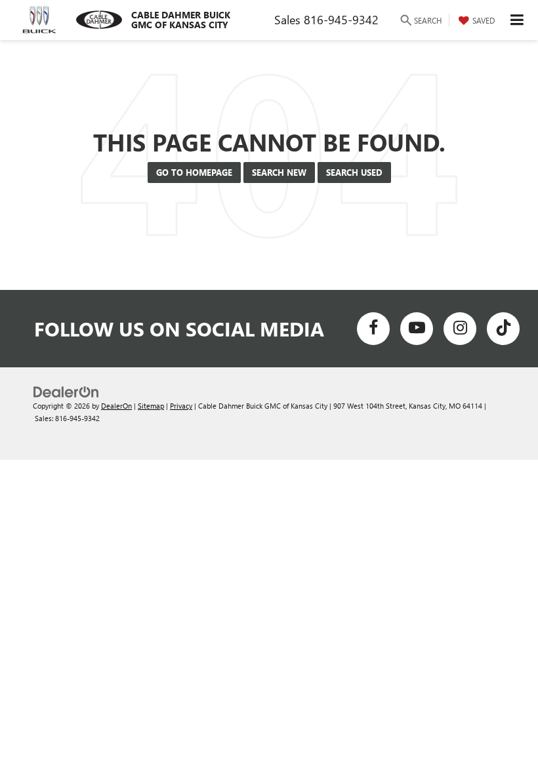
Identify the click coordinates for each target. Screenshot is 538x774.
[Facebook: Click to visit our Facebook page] (373, 328)
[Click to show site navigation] (517, 20)
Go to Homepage (194, 172)
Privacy (181, 406)
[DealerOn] (66, 390)
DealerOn (116, 406)
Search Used (354, 172)
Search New (279, 172)
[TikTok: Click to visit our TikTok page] (503, 328)
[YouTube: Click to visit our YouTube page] (416, 328)
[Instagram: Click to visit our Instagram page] (460, 328)
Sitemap (151, 406)
